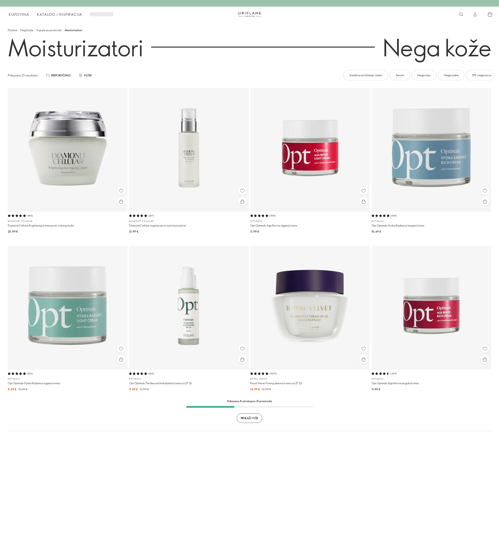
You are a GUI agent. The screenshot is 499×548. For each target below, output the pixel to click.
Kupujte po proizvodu (49, 30)
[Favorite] (121, 190)
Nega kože (26, 30)
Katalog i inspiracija (59, 14)
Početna (12, 30)
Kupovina (19, 14)
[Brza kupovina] (121, 201)
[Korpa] (490, 14)
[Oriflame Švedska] (249, 14)
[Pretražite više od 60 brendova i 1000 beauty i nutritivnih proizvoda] (461, 14)
